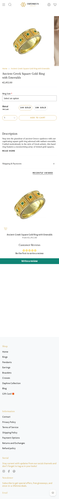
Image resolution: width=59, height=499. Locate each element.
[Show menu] (4, 4)
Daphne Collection (11, 383)
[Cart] (55, 4)
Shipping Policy (9, 432)
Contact (6, 417)
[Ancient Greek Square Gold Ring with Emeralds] (29, 204)
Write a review (29, 261)
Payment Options (11, 438)
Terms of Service (10, 427)
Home (4, 68)
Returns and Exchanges (13, 443)
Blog (4, 388)
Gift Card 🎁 (8, 394)
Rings (5, 357)
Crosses (6, 378)
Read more (8, 151)
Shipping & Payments (11, 163)
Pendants (7, 362)
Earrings (6, 367)
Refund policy (9, 448)
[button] (10, 4)
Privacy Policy (9, 422)
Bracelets (6, 373)
